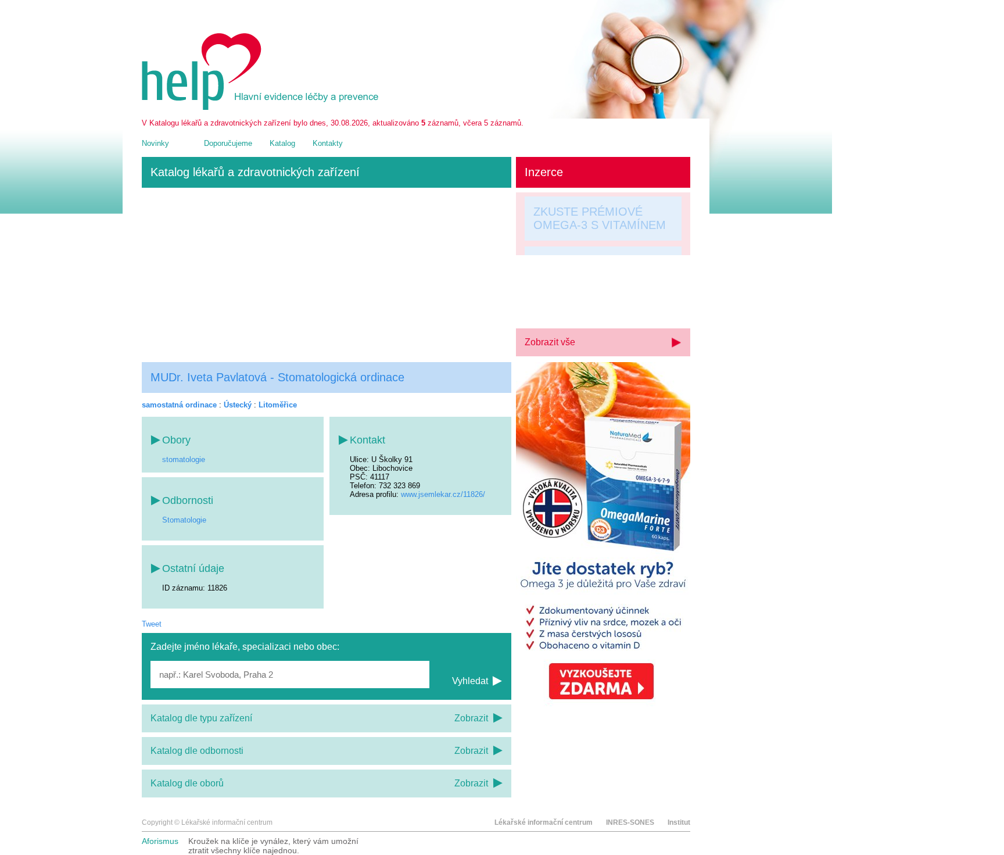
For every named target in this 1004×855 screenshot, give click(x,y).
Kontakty (328, 143)
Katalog (282, 143)
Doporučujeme (228, 143)
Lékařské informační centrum (543, 822)
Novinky (155, 143)
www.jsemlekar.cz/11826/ (443, 494)
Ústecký (238, 404)
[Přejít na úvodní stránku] (262, 107)
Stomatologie (184, 520)
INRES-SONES (630, 822)
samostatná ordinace (179, 404)
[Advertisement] (326, 275)
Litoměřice (278, 404)
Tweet (152, 624)
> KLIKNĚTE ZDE (579, 302)
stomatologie (183, 459)
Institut (679, 822)
